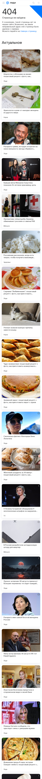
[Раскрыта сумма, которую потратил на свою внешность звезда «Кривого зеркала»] (21, 139)
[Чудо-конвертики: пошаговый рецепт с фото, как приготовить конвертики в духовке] (21, 356)
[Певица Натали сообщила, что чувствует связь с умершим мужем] (21, 718)
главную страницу (28, 31)
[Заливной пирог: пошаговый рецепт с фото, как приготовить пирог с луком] (21, 392)
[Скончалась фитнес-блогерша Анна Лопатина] (21, 429)
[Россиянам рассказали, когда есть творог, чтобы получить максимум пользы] (21, 248)
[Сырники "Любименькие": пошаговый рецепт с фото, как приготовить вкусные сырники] (21, 284)
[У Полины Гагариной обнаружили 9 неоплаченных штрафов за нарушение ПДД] (21, 501)
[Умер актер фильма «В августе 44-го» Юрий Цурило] (21, 646)
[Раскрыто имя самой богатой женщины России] (21, 610)
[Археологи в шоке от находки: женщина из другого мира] (21, 103)
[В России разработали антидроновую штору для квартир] (21, 537)
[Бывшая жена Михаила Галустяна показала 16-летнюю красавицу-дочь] (21, 175)
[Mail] (7, 3)
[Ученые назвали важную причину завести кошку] (21, 320)
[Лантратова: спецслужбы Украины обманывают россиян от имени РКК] (21, 211)
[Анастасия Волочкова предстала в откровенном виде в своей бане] (21, 682)
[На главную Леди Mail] (12, 3)
